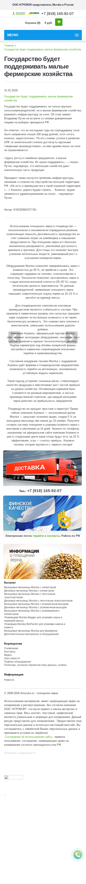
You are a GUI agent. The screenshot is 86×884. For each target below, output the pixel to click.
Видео (8, 655)
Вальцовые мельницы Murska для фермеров (30, 630)
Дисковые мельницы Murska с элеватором (29, 590)
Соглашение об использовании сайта (28, 736)
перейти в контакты (46, 535)
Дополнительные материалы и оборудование (31, 634)
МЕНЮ (12, 35)
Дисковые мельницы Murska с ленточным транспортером (38, 600)
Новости (9, 679)
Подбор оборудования (17, 661)
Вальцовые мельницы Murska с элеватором (30, 587)
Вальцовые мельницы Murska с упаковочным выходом (36, 604)
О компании (11, 648)
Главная (9, 45)
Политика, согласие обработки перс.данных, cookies (35, 665)
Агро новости (12, 658)
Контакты (9, 651)
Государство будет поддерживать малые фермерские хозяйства (42, 49)
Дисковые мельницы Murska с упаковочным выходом (35, 607)
